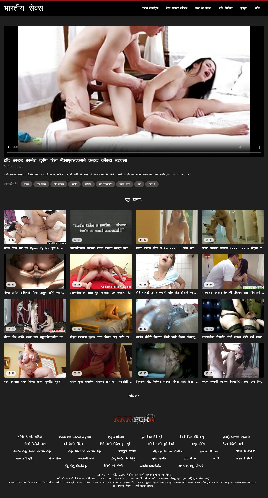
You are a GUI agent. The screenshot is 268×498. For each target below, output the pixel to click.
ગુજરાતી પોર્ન (86, 458)
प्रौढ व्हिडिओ (225, 8)
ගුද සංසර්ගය (116, 436)
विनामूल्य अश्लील (127, 451)
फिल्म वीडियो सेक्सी (233, 443)
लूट (139, 184)
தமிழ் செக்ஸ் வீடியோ (236, 436)
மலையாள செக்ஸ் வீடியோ (75, 436)
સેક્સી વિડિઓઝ (245, 451)
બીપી (216, 458)
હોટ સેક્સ (190, 458)
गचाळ (26, 184)
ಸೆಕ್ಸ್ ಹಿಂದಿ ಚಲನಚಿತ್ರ (123, 458)
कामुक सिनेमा (198, 443)
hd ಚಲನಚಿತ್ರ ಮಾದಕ (190, 465)
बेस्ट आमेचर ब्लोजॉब (176, 8)
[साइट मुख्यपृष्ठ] (134, 419)
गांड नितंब (41, 184)
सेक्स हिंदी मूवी (24, 458)
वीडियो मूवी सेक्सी (113, 465)
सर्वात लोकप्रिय (150, 8)
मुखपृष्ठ (243, 8)
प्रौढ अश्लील (159, 458)
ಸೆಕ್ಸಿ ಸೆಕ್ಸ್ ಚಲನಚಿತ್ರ (75, 465)
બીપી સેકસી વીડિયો (30, 436)
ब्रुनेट (74, 184)
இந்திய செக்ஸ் (209, 451)
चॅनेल (257, 8)
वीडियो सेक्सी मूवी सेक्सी (161, 443)
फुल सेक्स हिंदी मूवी (151, 436)
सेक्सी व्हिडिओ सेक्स (35, 443)
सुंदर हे (152, 184)
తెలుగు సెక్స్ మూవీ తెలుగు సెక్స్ (32, 451)
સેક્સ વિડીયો (244, 458)
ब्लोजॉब (88, 184)
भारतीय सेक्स (124, 486)
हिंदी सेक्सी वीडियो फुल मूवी (115, 443)
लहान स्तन (125, 184)
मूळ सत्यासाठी (105, 184)
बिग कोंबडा (59, 184)
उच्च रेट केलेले (203, 8)
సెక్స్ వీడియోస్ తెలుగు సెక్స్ (84, 451)
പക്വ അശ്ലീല (150, 465)
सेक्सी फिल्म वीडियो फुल (193, 436)
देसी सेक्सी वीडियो (73, 443)
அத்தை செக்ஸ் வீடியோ (168, 451)
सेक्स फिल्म (55, 458)
